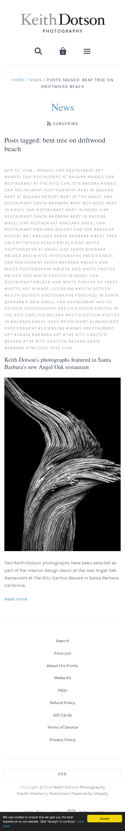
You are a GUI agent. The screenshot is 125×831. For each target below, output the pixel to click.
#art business (87, 203)
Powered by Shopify (89, 793)
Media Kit (62, 677)
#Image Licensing (53, 288)
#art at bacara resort (31, 196)
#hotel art (17, 288)
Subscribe (65, 123)
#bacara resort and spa (62, 229)
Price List (62, 653)
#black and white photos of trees (75, 282)
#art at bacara (96, 190)
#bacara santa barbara (60, 236)
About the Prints (62, 665)
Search (62, 640)
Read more (15, 599)
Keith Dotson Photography (79, 787)
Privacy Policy (62, 739)
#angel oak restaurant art (70, 170)
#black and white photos (84, 269)
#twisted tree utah (49, 348)
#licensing (51, 328)
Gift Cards (62, 715)
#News (74, 328)
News (35, 79)
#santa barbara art (38, 334)
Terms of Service (62, 727)
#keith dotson (93, 288)
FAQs (62, 690)
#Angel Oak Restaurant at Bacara (45, 176)
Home (17, 79)
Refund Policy (62, 702)
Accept (104, 818)
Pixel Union (59, 793)
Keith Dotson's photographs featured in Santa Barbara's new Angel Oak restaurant (57, 363)
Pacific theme (30, 793)
